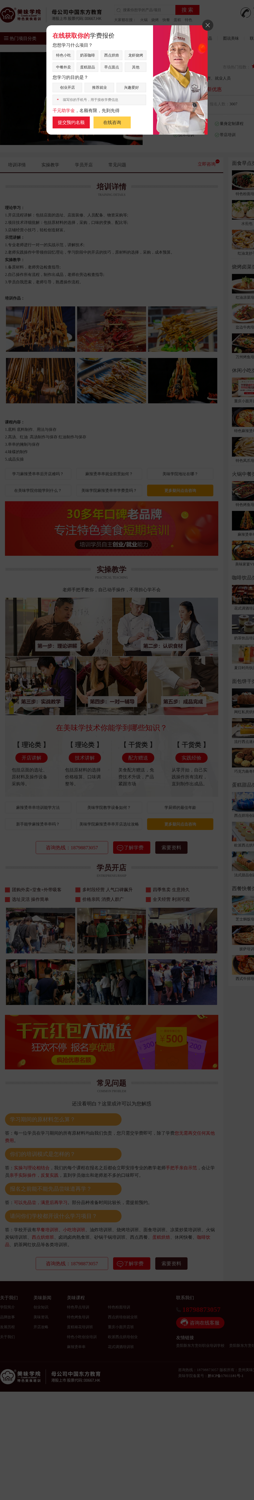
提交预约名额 (71, 122)
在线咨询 (112, 122)
